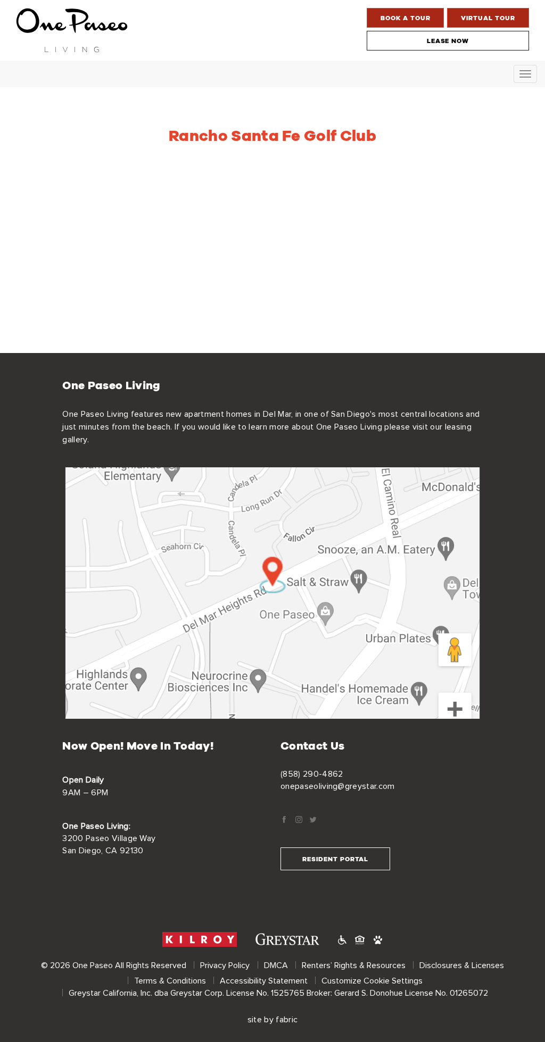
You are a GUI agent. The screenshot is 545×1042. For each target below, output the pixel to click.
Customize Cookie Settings (372, 981)
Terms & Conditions (170, 981)
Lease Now (448, 41)
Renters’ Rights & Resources (354, 965)
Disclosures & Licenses (461, 965)
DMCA (276, 965)
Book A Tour (406, 18)
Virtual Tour (488, 18)
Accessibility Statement (264, 981)
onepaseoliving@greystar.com (337, 786)
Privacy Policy (225, 965)
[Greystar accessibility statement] (342, 940)
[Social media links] (283, 820)
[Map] (272, 593)
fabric (287, 1019)
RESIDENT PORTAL (335, 859)
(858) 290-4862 (311, 774)
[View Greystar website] (287, 939)
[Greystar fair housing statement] (360, 940)
